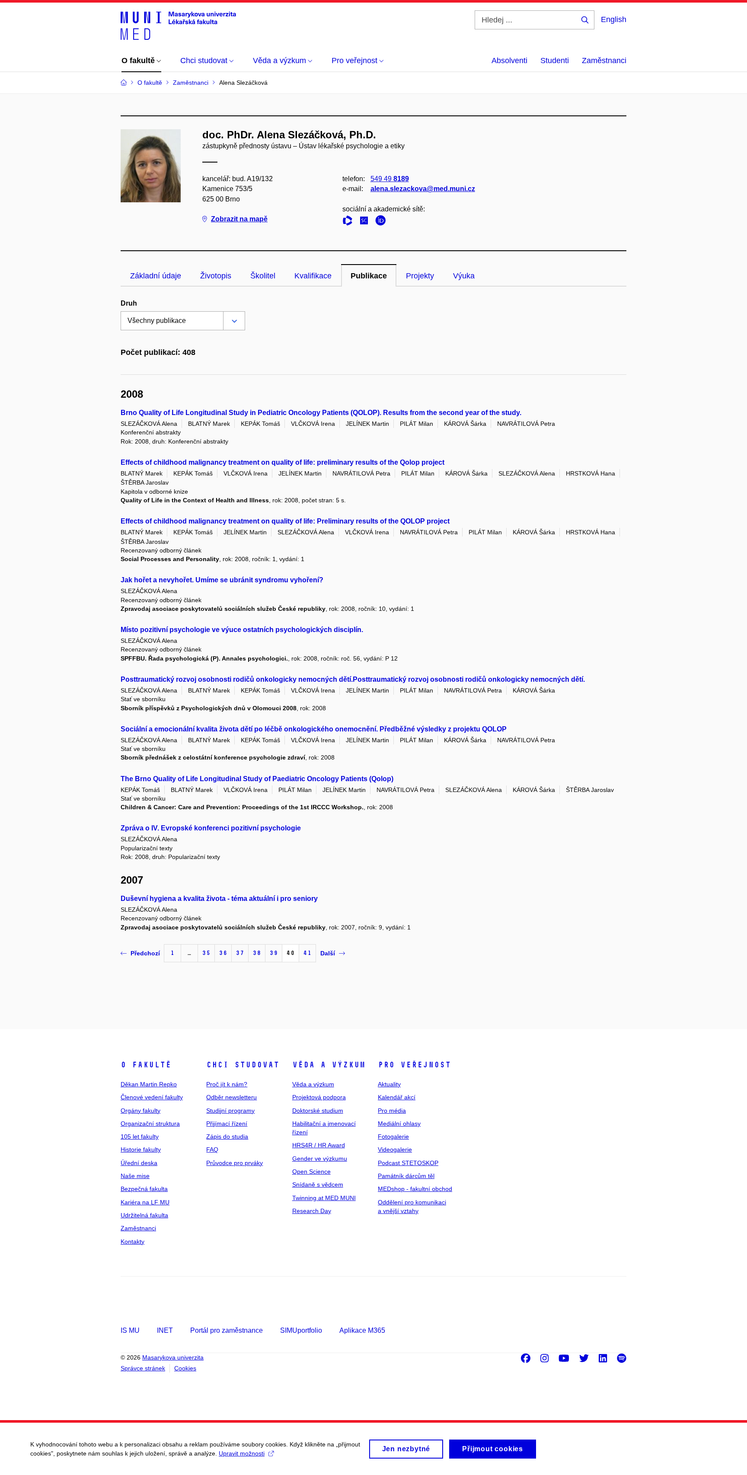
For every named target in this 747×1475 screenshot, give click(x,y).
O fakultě (146, 1065)
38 (256, 953)
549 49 (389, 178)
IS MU (130, 1330)
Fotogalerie (393, 1136)
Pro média (392, 1110)
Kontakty (132, 1241)
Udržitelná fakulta (144, 1215)
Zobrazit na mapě (239, 219)
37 (240, 953)
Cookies (185, 1368)
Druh (129, 303)
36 (223, 953)
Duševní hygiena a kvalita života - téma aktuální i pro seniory (219, 898)
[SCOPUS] (366, 222)
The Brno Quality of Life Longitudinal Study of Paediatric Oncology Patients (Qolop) (257, 778)
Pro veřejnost (414, 1065)
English (613, 19)
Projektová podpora (319, 1097)
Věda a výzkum (328, 1065)
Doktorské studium (317, 1110)
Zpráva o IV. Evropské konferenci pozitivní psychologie (211, 828)
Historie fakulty (141, 1149)
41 (307, 953)
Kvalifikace (313, 275)
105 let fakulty (140, 1136)
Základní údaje (155, 275)
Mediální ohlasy (399, 1123)
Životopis (215, 275)
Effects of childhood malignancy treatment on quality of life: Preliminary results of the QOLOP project (285, 521)
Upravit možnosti (242, 1453)
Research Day (311, 1210)
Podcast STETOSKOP (408, 1162)
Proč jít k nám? (226, 1084)
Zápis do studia (227, 1136)
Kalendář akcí (396, 1097)
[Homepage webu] (178, 25)
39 (273, 953)
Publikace (369, 275)
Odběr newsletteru (231, 1097)
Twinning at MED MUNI (324, 1197)
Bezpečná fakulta (144, 1188)
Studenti (554, 60)
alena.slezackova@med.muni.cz (422, 188)
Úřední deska (139, 1162)
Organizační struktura (150, 1123)
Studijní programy (230, 1110)
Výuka (464, 275)
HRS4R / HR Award (318, 1145)
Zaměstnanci (604, 60)
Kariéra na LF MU (145, 1202)
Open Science (311, 1171)
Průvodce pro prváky (234, 1162)
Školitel (262, 275)
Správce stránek (143, 1368)
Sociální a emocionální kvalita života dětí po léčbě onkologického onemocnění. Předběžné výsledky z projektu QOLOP (314, 729)
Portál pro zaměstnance (226, 1330)
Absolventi (509, 60)
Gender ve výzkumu (319, 1158)
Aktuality (389, 1084)
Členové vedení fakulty (152, 1097)
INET (165, 1330)
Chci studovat (242, 1065)
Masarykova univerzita (173, 1357)
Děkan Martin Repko (149, 1084)
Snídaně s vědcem (317, 1184)
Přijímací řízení (226, 1123)
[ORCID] (382, 222)
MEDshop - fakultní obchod (415, 1188)
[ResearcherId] (349, 222)
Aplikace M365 (362, 1330)
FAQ (212, 1149)
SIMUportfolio (301, 1330)
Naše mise (135, 1175)
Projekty (420, 275)
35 (206, 953)
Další (327, 953)
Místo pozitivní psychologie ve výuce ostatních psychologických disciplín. (242, 629)
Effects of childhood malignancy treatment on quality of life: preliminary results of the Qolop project (282, 462)
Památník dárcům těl (406, 1175)
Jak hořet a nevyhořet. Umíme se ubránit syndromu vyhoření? (222, 580)
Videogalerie (395, 1149)
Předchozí (145, 953)
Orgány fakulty (140, 1110)
